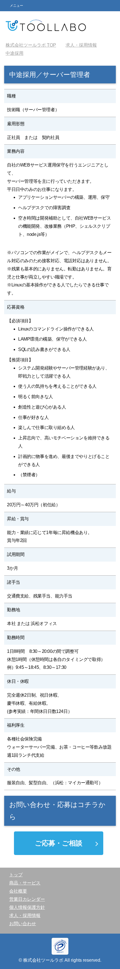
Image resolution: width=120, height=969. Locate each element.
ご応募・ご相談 (58, 843)
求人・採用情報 (24, 915)
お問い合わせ (22, 923)
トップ (16, 874)
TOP (31, 45)
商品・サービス (24, 883)
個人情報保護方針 (27, 907)
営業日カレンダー (27, 899)
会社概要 (18, 891)
